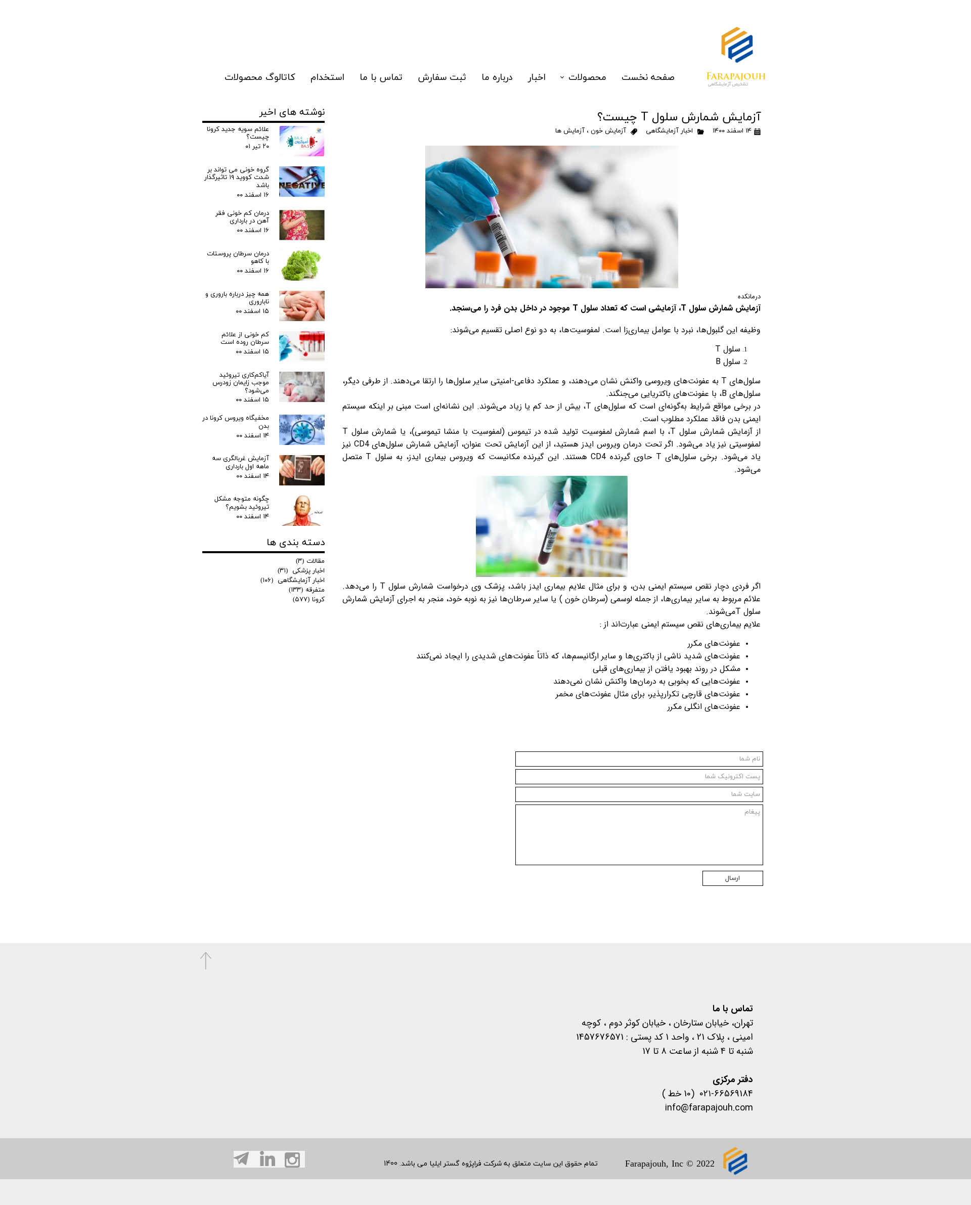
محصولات (587, 77)
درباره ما (497, 77)
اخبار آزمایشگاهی (668, 131)
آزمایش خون (608, 131)
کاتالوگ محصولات (260, 77)
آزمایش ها (570, 131)
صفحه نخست (648, 77)
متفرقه (307, 590)
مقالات (310, 561)
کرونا (309, 599)
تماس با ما (381, 77)
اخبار (537, 77)
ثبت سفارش (442, 77)
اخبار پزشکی (301, 570)
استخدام (327, 77)
